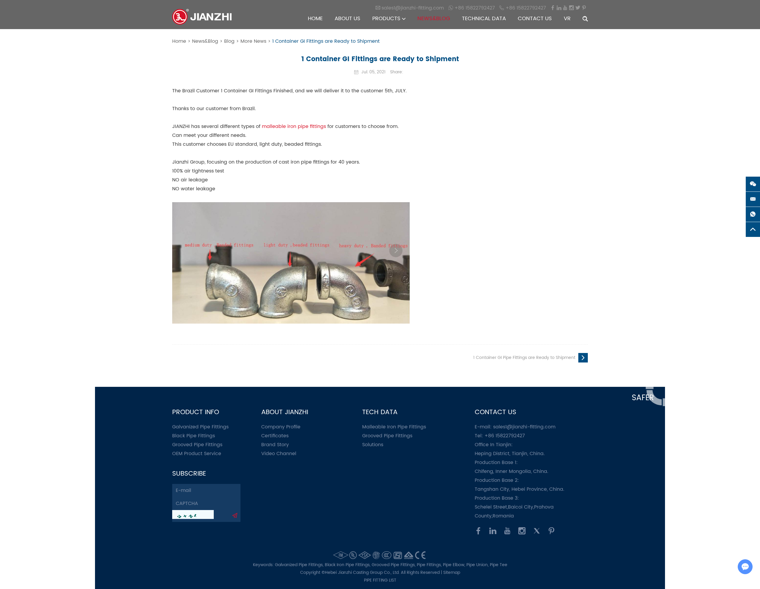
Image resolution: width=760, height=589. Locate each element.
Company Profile (280, 427)
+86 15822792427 (474, 7)
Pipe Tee (498, 564)
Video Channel (278, 453)
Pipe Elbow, (454, 564)
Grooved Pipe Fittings (197, 445)
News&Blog (433, 18)
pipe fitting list (380, 580)
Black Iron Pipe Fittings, (348, 564)
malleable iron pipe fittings (294, 126)
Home (315, 18)
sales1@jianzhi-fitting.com (524, 427)
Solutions (372, 445)
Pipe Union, (478, 564)
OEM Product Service (196, 453)
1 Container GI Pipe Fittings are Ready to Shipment (524, 357)
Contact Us (535, 18)
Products (387, 18)
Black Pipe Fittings (193, 436)
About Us (347, 18)
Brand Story (275, 445)
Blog (229, 41)
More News (253, 41)
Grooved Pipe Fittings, (394, 564)
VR (567, 18)
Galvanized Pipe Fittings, (300, 564)
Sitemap (451, 572)
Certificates (275, 436)
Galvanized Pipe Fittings (200, 427)
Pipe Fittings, (430, 564)
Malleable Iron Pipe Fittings (394, 427)
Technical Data (484, 18)
